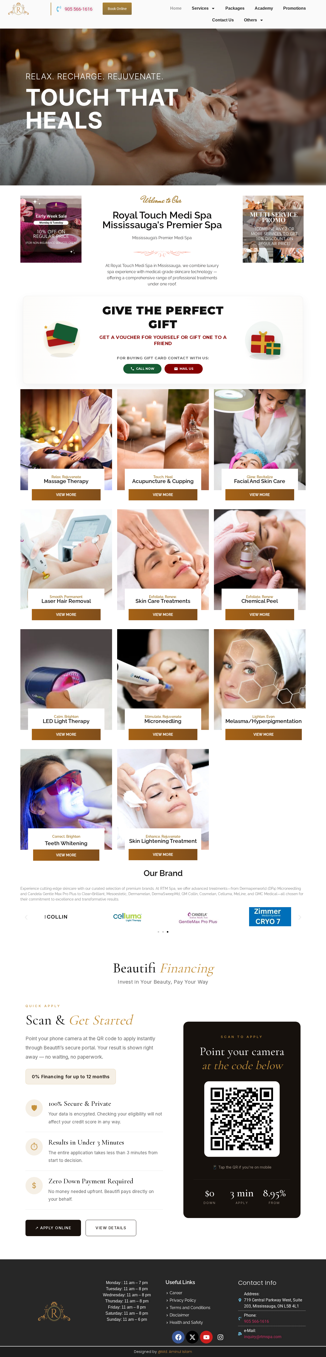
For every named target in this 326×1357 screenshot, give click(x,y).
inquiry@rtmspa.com (262, 1336)
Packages (234, 8)
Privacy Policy (183, 1300)
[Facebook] (178, 1337)
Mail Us (186, 369)
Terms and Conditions (190, 1307)
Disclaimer (179, 1315)
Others (250, 20)
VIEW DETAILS (111, 1227)
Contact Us (223, 20)
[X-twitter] (192, 1337)
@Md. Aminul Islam (175, 1351)
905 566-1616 (78, 9)
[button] (26, 917)
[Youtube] (206, 1337)
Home (176, 8)
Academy (264, 8)
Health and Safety (186, 1322)
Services (200, 8)
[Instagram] (220, 1337)
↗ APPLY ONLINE (53, 1227)
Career (176, 1292)
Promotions (294, 8)
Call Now (145, 369)
